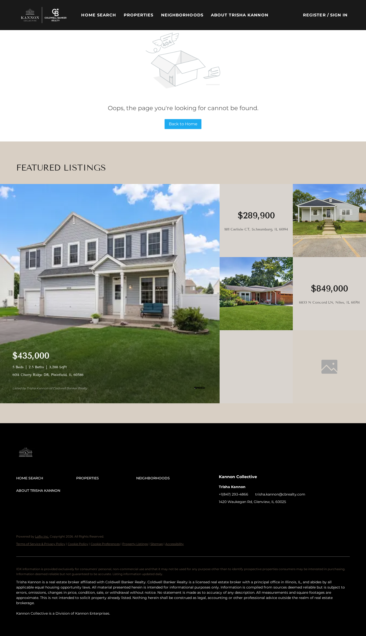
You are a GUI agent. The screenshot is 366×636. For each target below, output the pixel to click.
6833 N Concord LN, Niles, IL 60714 (329, 302)
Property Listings (135, 544)
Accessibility (174, 544)
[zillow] (242, 513)
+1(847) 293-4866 (233, 494)
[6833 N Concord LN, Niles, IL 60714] (256, 329)
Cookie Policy (78, 544)
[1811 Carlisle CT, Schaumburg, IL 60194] (329, 256)
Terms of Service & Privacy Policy (40, 544)
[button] (43, 15)
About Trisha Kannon (239, 15)
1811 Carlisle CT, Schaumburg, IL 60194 (256, 229)
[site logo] (30, 450)
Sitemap (156, 544)
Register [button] (314, 15)
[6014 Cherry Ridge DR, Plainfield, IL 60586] (110, 402)
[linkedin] (232, 513)
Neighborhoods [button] (182, 15)
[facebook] (222, 513)
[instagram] (252, 513)
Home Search (98, 15)
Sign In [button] (339, 15)
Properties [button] (139, 15)
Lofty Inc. (42, 536)
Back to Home (183, 124)
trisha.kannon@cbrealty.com (280, 494)
